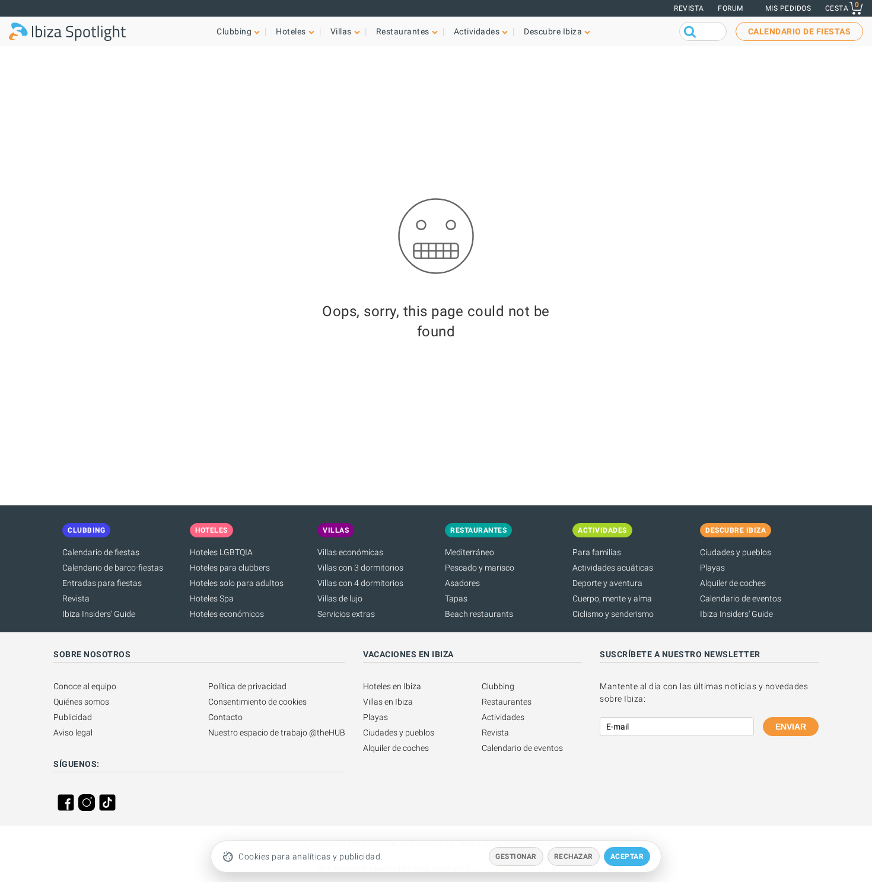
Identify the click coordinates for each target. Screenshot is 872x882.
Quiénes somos (81, 701)
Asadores (462, 583)
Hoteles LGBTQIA (221, 552)
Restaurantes (507, 701)
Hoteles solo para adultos (237, 583)
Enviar (790, 726)
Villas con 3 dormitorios (360, 567)
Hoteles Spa (212, 598)
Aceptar (627, 856)
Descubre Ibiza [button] (553, 31)
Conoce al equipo (84, 686)
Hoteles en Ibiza (392, 686)
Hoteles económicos (227, 614)
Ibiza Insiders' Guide (98, 614)
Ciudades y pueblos (735, 552)
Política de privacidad (247, 686)
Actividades (503, 717)
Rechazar (573, 856)
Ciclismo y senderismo (613, 614)
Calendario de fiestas (100, 552)
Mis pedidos (788, 8)
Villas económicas (350, 552)
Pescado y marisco (479, 567)
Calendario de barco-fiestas (112, 567)
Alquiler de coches (733, 583)
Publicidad (72, 717)
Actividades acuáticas (612, 567)
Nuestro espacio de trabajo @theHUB (276, 732)
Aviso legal (73, 732)
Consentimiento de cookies (257, 701)
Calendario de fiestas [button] (799, 31)
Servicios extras (346, 614)
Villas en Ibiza (388, 701)
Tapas (456, 598)
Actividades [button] (477, 31)
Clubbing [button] (234, 31)
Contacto (225, 717)
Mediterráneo (469, 552)
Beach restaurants (479, 614)
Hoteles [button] (291, 31)
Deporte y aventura (607, 583)
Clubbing (498, 686)
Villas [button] (341, 31)
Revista (689, 8)
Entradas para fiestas (102, 583)
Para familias (596, 552)
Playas (712, 567)
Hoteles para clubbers (230, 567)
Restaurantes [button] (402, 31)
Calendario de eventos (740, 598)
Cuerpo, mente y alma (612, 598)
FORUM (730, 8)
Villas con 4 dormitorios (360, 583)
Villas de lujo (339, 598)
